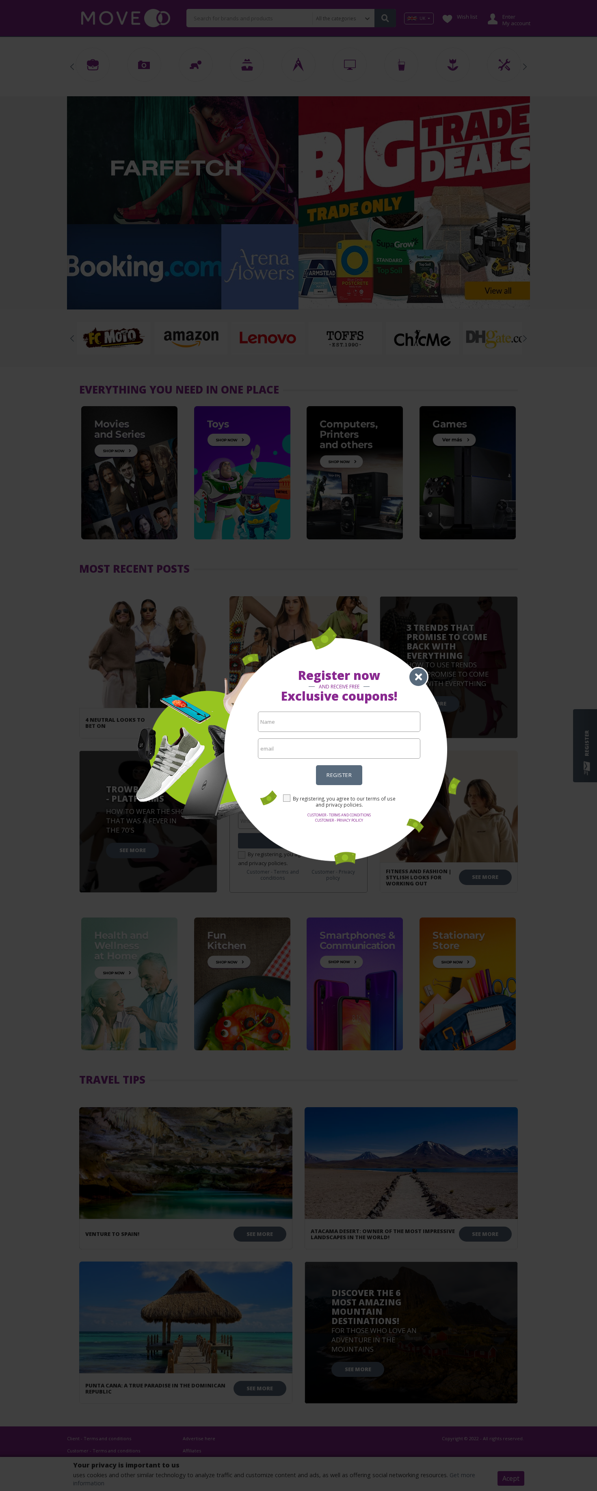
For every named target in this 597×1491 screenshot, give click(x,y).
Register (339, 775)
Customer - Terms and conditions (339, 815)
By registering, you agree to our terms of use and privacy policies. (344, 801)
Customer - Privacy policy (339, 820)
